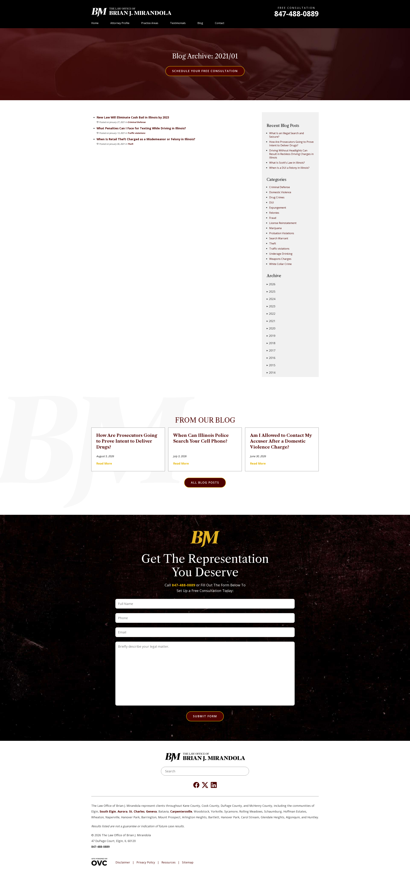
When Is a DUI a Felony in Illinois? (289, 168)
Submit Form (205, 716)
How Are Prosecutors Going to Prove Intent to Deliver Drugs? (291, 143)
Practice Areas (149, 23)
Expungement (277, 207)
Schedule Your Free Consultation (205, 71)
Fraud (272, 218)
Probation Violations (281, 233)
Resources (168, 862)
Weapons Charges (280, 259)
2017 (271, 350)
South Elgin (108, 811)
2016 (271, 358)
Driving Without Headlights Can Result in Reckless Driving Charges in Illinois (291, 154)
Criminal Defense (136, 122)
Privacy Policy (145, 862)
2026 (271, 284)
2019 (271, 336)
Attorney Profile (119, 23)
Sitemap (187, 862)
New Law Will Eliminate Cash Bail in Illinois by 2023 (133, 117)
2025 (271, 291)
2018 (271, 343)
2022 (271, 314)
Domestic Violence (280, 192)
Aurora (122, 811)
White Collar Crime (280, 264)
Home (94, 23)
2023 (271, 306)
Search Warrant (278, 238)
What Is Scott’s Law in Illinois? (287, 162)
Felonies (274, 212)
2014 (271, 372)
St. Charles (136, 811)
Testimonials (178, 23)
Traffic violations (136, 133)
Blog (200, 23)
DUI (271, 202)
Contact (219, 23)
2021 (271, 321)
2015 (271, 365)
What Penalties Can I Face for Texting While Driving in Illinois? (141, 128)
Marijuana (275, 228)
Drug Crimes (276, 197)
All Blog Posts (205, 482)
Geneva (151, 811)
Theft (130, 143)
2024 (271, 299)
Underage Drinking (280, 253)
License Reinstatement (282, 223)
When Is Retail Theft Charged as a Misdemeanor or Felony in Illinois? (146, 139)
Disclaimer (122, 862)
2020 (271, 328)
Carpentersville (181, 811)
